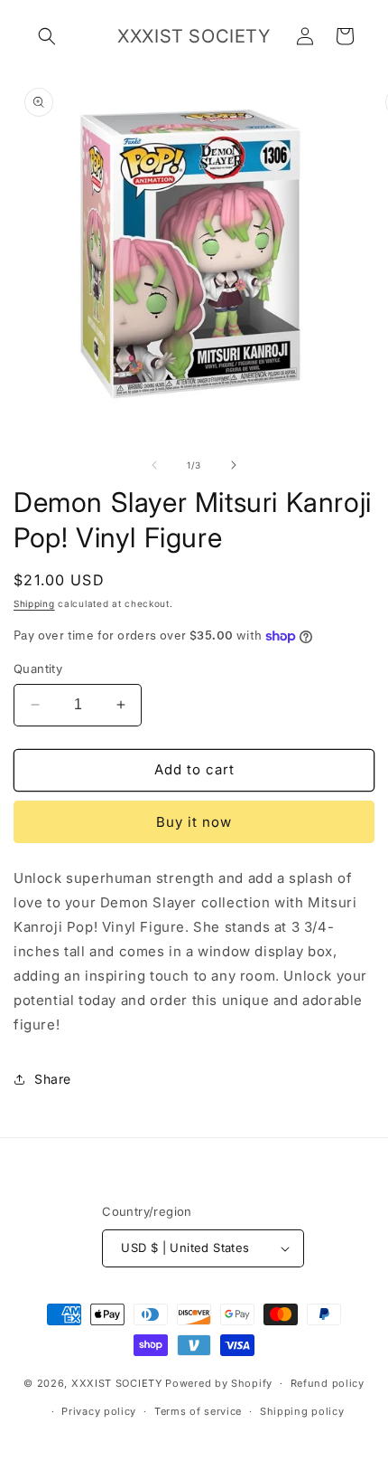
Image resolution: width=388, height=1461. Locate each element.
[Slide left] (154, 465)
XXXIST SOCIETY (116, 1383)
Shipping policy (302, 1411)
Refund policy (328, 1383)
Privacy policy (98, 1411)
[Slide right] (234, 465)
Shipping (34, 603)
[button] (47, 36)
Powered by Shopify (219, 1383)
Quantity (38, 668)
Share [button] (52, 1078)
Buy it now (194, 821)
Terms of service (198, 1411)
